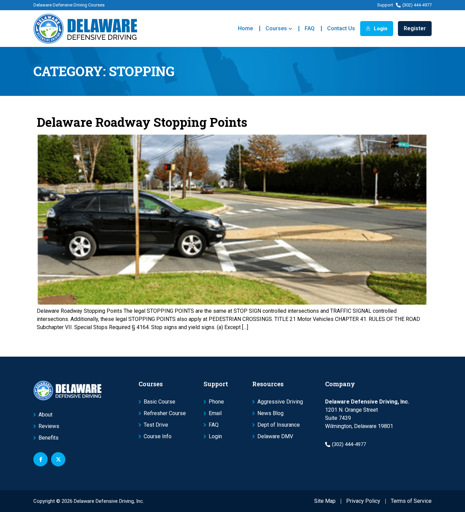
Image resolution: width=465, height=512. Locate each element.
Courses (276, 28)
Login (379, 28)
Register (415, 28)
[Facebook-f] (40, 459)
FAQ (310, 28)
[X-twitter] (58, 459)
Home (245, 28)
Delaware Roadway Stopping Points (142, 122)
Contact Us (341, 28)
